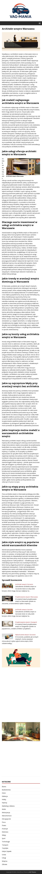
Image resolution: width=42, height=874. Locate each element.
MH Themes (32, 872)
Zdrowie (4, 864)
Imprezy (4, 803)
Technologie (6, 842)
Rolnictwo (5, 832)
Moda (4, 809)
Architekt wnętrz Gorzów (23, 609)
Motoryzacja (6, 812)
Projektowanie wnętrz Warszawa (26, 597)
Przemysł (5, 829)
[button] (39, 23)
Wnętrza (4, 861)
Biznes (4, 786)
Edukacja (5, 796)
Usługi (4, 858)
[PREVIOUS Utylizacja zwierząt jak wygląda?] (21, 684)
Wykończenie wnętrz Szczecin (25, 635)
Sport (3, 838)
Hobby (4, 799)
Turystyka (5, 848)
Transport (5, 845)
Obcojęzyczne (6, 819)
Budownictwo (6, 790)
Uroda (4, 855)
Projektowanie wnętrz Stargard (26, 622)
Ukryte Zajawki (6, 851)
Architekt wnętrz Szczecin (24, 584)
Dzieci (4, 793)
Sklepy (4, 835)
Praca (4, 822)
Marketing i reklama (8, 806)
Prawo (4, 825)
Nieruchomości (7, 816)
